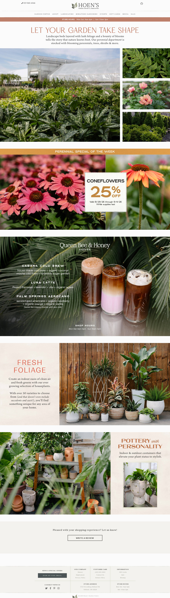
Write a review (85, 538)
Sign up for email (52, 575)
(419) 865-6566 (100, 572)
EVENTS (103, 14)
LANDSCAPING (67, 14)
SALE (133, 14)
